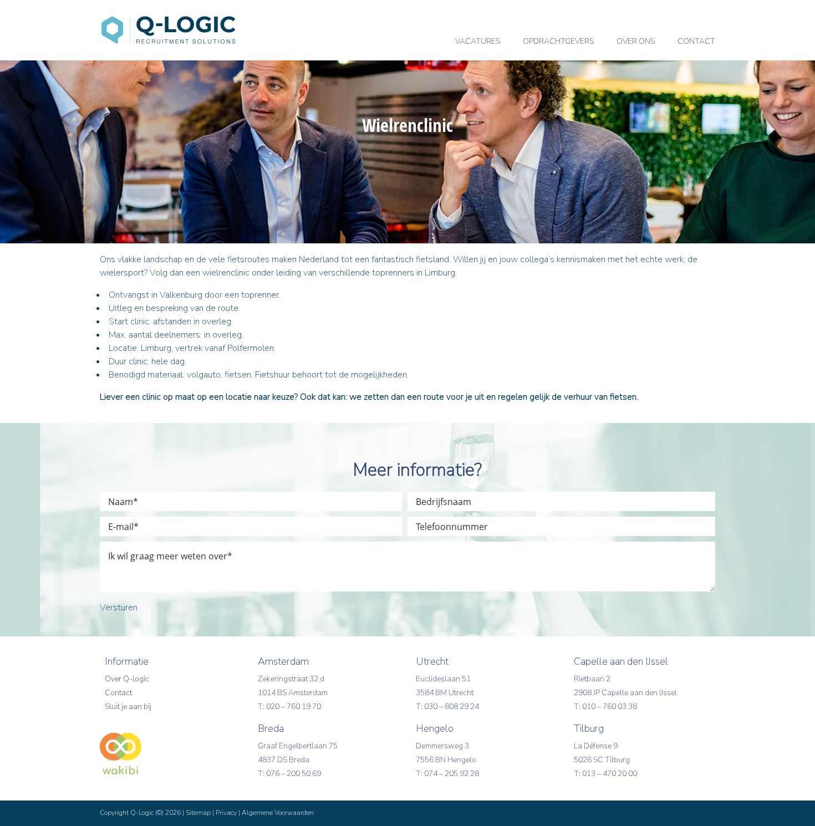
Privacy (226, 812)
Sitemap (198, 812)
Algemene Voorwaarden (278, 812)
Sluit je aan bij (128, 706)
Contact (118, 692)
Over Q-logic (127, 679)
